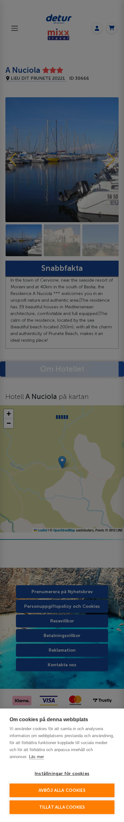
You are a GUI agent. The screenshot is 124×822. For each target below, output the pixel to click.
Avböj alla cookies (62, 790)
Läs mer (36, 756)
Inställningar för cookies (62, 773)
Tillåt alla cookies (62, 807)
